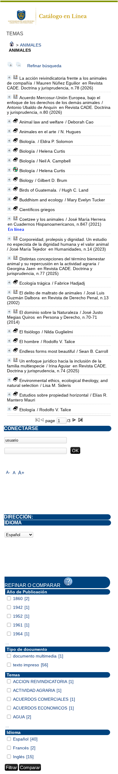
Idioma (14, 732)
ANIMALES (30, 45)
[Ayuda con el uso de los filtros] (68, 582)
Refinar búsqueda (44, 65)
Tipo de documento (27, 649)
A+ (21, 472)
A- (8, 472)
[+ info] (9, 77)
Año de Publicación (27, 591)
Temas (13, 674)
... (7, 642)
